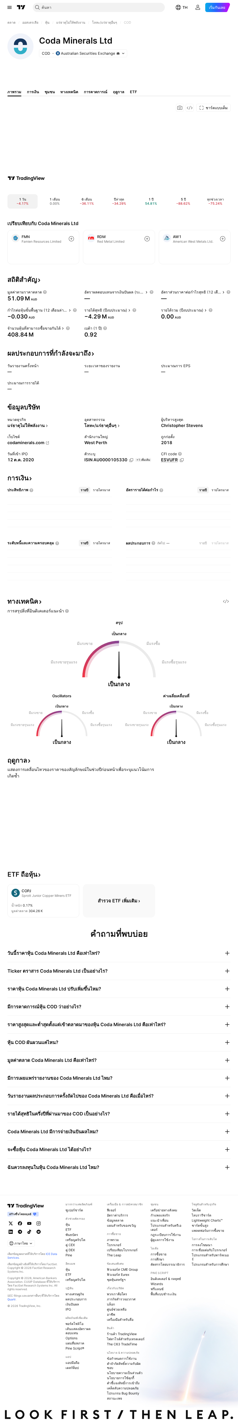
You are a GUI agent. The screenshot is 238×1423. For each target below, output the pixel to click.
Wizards (157, 1284)
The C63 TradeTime (122, 1344)
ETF (68, 1230)
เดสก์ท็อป (72, 1368)
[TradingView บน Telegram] (20, 1232)
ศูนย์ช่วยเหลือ (116, 1309)
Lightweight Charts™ (207, 1220)
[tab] (84, 490)
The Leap (114, 1255)
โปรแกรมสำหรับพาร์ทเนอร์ (210, 1257)
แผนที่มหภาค (75, 1343)
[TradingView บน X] (10, 1223)
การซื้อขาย (158, 1254)
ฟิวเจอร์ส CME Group (122, 1269)
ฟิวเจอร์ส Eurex (118, 1275)
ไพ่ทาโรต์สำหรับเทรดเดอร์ (126, 1339)
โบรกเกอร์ (114, 1245)
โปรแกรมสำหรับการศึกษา (210, 1264)
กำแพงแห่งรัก (160, 1215)
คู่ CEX (70, 1245)
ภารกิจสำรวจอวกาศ (121, 1299)
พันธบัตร (72, 1235)
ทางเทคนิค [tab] (69, 91)
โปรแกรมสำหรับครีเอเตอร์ (166, 1227)
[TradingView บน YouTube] (29, 1223)
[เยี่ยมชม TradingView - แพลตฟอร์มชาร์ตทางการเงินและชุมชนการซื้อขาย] (26, 178)
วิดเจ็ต (196, 1210)
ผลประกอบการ (76, 1299)
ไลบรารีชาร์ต (201, 1215)
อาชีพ (111, 1314)
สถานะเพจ (114, 1398)
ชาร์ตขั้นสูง (200, 1225)
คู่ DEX (70, 1250)
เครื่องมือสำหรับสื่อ (120, 1319)
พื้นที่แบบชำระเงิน (163, 1294)
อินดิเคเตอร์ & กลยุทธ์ (166, 1279)
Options (71, 1338)
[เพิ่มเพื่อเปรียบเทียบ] (71, 239)
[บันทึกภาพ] (180, 108)
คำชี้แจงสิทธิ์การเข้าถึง (123, 1383)
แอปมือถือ (72, 1363)
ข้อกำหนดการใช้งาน (122, 1358)
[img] (118, 53)
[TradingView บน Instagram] (38, 1223)
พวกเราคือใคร (117, 1294)
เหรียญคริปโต (75, 1240)
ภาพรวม (113, 1240)
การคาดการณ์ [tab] (95, 91)
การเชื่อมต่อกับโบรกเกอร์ (209, 1250)
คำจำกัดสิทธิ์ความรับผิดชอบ (124, 1366)
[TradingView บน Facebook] (20, 1223)
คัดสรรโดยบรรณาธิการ (168, 1264)
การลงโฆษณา (202, 1245)
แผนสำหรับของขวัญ (121, 1225)
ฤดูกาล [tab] (118, 91)
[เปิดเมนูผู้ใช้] (9, 7)
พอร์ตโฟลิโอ (74, 1324)
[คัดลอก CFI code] (182, 460)
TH (185, 7)
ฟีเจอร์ (111, 1210)
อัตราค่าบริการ (117, 1215)
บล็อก (111, 1304)
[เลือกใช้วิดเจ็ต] (190, 108)
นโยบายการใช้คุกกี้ (120, 1378)
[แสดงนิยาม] (45, 292)
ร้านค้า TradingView (122, 1334)
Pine (69, 1255)
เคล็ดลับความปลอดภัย (123, 1388)
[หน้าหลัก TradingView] (21, 7)
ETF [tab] (133, 91)
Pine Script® (75, 1348)
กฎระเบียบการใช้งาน (166, 1235)
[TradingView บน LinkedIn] (10, 1232)
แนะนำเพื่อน (160, 1220)
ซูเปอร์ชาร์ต (74, 1210)
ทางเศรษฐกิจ (75, 1294)
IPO (68, 1309)
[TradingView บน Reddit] (38, 1232)
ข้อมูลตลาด (115, 1220)
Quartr (11, 1299)
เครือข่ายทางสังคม (164, 1210)
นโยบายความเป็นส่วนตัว (124, 1373)
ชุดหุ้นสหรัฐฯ (116, 1280)
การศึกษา (157, 1259)
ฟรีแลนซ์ (157, 1289)
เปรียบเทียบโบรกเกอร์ (122, 1250)
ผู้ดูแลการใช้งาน (162, 1240)
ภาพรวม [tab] (14, 91)
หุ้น (68, 1224)
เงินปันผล (72, 1304)
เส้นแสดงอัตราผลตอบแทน (78, 1331)
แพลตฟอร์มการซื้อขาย (208, 1230)
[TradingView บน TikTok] (29, 1232)
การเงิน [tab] (33, 91)
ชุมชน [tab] (50, 91)
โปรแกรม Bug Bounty (123, 1393)
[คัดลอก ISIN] (131, 460)
